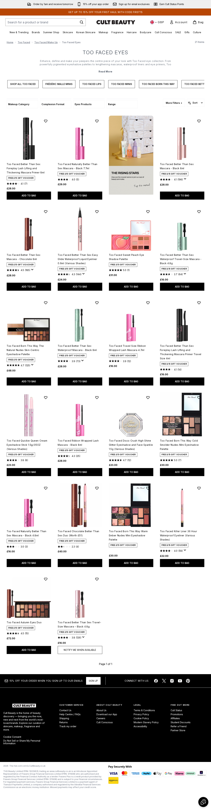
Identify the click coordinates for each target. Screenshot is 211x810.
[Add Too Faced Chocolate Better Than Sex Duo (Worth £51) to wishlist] (97, 488)
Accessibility (140, 726)
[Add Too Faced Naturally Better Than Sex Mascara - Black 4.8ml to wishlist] (46, 488)
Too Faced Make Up (46, 42)
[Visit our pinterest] (188, 681)
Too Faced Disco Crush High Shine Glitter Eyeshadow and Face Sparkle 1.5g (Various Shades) (131, 444)
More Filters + (174, 102)
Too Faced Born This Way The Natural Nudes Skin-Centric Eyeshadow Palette (25, 350)
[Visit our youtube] (180, 681)
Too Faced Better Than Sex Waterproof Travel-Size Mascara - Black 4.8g (180, 259)
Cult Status (176, 710)
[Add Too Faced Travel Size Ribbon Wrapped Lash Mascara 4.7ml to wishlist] (148, 303)
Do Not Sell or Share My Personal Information (21, 742)
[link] (178, 22)
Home (10, 42)
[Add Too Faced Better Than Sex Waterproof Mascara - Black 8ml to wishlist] (97, 303)
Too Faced (24, 42)
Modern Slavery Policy (146, 722)
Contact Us (65, 710)
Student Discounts (180, 722)
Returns (63, 722)
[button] (131, 155)
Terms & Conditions (144, 710)
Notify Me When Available (80, 649)
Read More (105, 71)
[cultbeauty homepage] (116, 22)
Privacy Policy (141, 714)
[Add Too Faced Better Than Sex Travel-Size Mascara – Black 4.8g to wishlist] (97, 579)
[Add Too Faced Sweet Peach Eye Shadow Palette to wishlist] (148, 212)
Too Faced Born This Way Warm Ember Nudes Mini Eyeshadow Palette (128, 535)
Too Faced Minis (121, 84)
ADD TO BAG (29, 195)
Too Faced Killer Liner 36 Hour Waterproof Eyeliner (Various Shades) (178, 535)
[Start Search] (82, 22)
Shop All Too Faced (23, 84)
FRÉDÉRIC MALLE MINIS (59, 84)
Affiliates (175, 718)
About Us (101, 710)
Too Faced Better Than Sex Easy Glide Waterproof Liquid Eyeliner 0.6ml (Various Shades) (78, 259)
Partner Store (178, 730)
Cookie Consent (12, 737)
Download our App (106, 714)
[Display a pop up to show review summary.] (186, 180)
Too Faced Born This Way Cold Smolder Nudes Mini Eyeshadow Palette (179, 444)
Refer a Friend (178, 726)
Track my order (67, 726)
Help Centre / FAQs (70, 714)
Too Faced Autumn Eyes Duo (24, 622)
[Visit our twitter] (164, 681)
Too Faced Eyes (105, 52)
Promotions (177, 714)
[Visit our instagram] (172, 681)
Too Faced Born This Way (158, 84)
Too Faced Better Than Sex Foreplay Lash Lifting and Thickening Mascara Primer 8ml (26, 168)
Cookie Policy (141, 718)
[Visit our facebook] (156, 681)
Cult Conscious (104, 722)
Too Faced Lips (91, 84)
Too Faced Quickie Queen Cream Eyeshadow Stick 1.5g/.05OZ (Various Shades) (27, 444)
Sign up (93, 680)
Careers (100, 718)
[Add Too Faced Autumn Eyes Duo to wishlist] (46, 579)
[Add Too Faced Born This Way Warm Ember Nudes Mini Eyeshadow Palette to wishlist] (148, 488)
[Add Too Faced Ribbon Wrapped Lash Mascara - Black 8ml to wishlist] (97, 397)
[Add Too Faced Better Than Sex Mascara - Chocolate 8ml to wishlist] (46, 212)
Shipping (64, 718)
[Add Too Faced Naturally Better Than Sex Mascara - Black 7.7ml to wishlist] (97, 121)
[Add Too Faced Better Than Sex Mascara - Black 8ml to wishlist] (199, 121)
